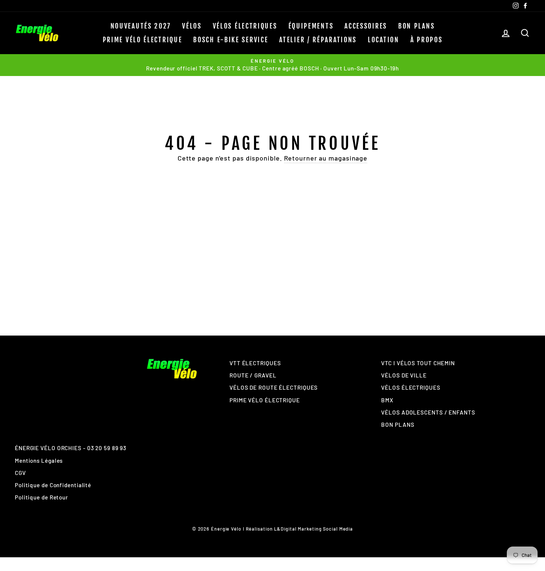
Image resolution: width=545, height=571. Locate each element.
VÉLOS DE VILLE (404, 375)
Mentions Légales (39, 460)
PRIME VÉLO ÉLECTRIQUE (142, 40)
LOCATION (383, 40)
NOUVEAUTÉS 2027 (140, 26)
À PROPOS (426, 40)
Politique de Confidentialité (53, 485)
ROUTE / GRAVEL (253, 375)
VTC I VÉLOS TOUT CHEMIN (418, 363)
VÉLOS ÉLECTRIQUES (245, 26)
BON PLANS (416, 26)
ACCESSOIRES (365, 26)
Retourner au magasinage (326, 158)
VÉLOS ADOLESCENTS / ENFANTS (428, 412)
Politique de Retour (41, 497)
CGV (20, 472)
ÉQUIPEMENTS (311, 26)
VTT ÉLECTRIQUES (255, 363)
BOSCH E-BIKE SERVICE (230, 40)
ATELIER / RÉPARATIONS (318, 40)
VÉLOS (192, 26)
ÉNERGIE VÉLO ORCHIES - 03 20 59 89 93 (70, 448)
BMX (387, 400)
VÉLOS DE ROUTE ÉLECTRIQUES (273, 387)
